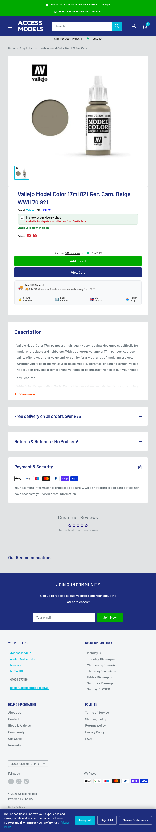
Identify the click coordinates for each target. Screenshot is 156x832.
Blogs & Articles (19, 725)
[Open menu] (10, 26)
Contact (14, 719)
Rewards (14, 745)
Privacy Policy (95, 732)
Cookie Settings (16, 807)
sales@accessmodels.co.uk (29, 687)
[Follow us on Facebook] (11, 781)
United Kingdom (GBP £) (24, 763)
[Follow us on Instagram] (19, 781)
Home (12, 48)
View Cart (78, 272)
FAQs (88, 738)
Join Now (110, 617)
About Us (14, 712)
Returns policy (95, 725)
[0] (144, 26)
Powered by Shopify (20, 799)
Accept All (85, 820)
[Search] (117, 26)
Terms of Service (97, 712)
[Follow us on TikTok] (26, 781)
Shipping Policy (96, 719)
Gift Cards (15, 738)
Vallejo (30, 210)
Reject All (107, 820)
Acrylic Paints (28, 48)
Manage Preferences (135, 820)
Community (16, 732)
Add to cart (78, 261)
